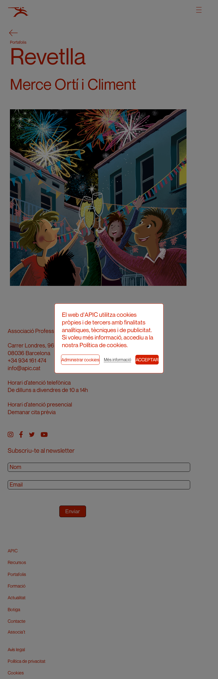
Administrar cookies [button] (80, 359)
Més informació (117, 359)
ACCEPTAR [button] (147, 359)
